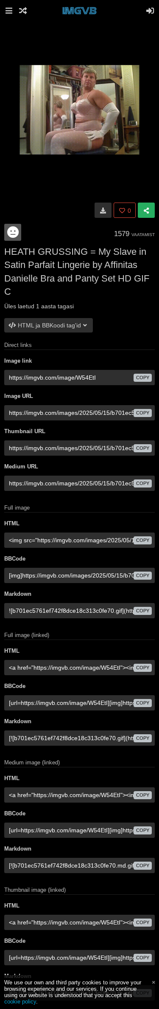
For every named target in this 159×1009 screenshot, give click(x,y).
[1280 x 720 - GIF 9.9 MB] (103, 210)
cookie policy (20, 1001)
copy (142, 377)
